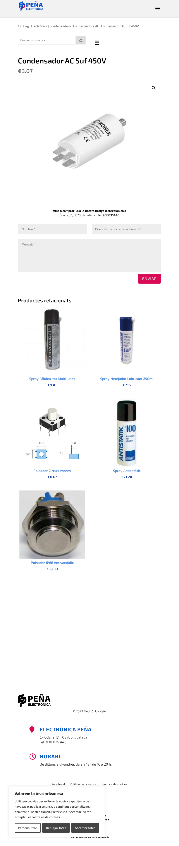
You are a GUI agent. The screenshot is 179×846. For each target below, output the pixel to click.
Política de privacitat (84, 784)
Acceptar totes (85, 828)
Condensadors (60, 26)
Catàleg (23, 26)
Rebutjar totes (56, 828)
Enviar (149, 278)
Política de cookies (114, 784)
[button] (154, 88)
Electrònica (39, 26)
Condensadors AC (86, 26)
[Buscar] (81, 40)
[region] (57, 811)
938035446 (111, 215)
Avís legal (58, 784)
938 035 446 (56, 742)
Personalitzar (27, 828)
